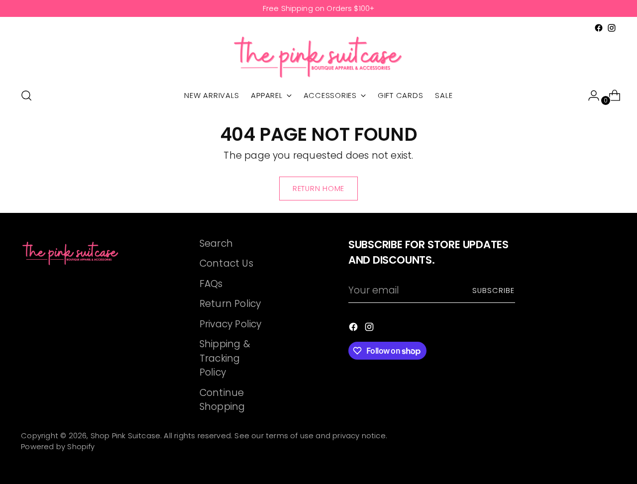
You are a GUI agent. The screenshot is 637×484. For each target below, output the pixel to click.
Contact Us (226, 263)
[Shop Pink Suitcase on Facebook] (598, 27)
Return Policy (230, 303)
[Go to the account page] (590, 95)
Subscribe (493, 290)
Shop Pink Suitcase (125, 436)
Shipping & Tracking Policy (225, 358)
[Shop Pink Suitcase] (318, 57)
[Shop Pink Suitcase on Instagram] (611, 27)
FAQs (211, 283)
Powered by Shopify (58, 447)
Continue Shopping (222, 400)
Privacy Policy (231, 324)
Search (216, 243)
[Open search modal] (26, 95)
